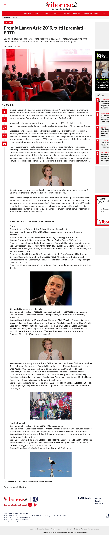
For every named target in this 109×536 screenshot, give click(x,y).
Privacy (53, 529)
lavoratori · (23, 482)
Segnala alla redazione (43, 529)
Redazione (33, 529)
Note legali (69, 529)
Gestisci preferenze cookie (82, 529)
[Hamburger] (3, 5)
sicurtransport (46, 482)
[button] (4, 112)
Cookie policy (60, 529)
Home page (7, 17)
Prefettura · (34, 482)
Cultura (14, 17)
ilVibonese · (12, 482)
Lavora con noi (95, 529)
